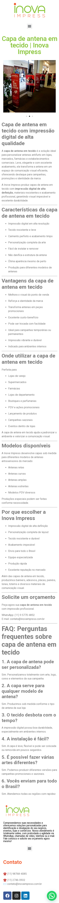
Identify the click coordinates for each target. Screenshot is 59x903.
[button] (29, 26)
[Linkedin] (25, 896)
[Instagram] (16, 896)
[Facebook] (7, 896)
